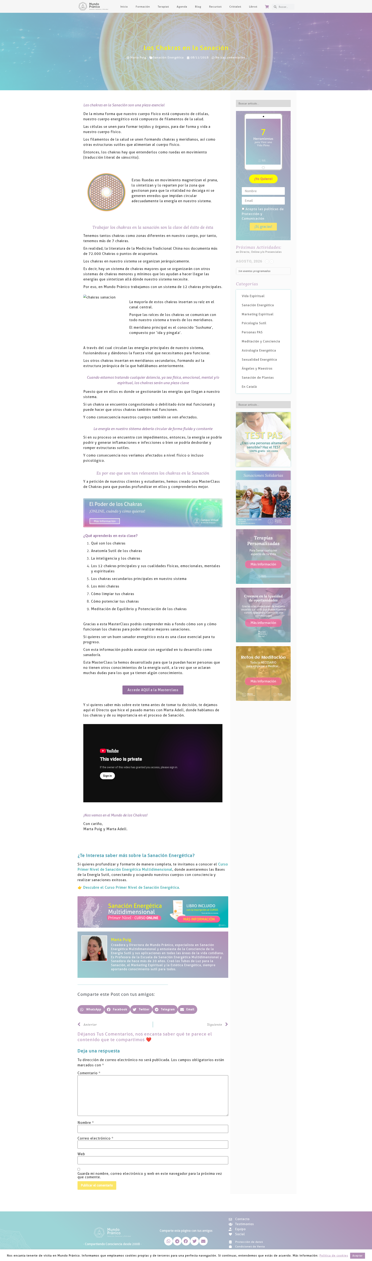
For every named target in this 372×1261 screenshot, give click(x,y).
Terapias (163, 6)
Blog (198, 6)
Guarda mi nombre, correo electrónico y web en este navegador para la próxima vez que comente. (150, 1175)
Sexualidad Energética (259, 359)
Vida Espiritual (253, 296)
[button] (91, 1009)
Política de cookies (333, 1255)
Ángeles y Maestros (257, 368)
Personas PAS (252, 332)
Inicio (124, 6)
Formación (143, 6)
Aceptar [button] (357, 1255)
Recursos (215, 6)
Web (81, 1154)
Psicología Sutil (254, 323)
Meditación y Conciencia (261, 341)
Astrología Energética (259, 350)
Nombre (86, 1122)
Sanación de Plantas (258, 377)
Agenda (182, 6)
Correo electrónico (96, 1138)
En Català (249, 387)
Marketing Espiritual (258, 314)
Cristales (235, 6)
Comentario (89, 1073)
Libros (253, 6)
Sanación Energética (168, 57)
